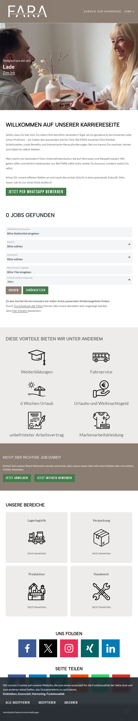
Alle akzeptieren (18, 703)
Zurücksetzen (35, 290)
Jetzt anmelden (17, 478)
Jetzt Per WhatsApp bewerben (36, 191)
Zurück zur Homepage (102, 11)
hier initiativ (20, 310)
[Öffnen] (129, 244)
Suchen (14, 290)
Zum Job (9, 72)
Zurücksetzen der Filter (28, 306)
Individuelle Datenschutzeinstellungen (21, 712)
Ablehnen (71, 703)
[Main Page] (28, 11)
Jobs (128, 11)
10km (10, 281)
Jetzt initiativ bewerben (54, 478)
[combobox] (42, 233)
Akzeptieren (47, 703)
